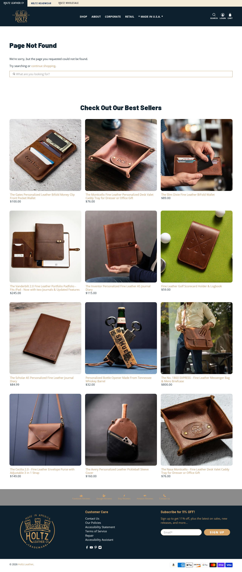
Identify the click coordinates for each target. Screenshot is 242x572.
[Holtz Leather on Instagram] (100, 548)
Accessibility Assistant (99, 540)
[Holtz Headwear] (41, 3)
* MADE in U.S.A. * (150, 16)
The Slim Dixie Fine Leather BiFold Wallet (188, 194)
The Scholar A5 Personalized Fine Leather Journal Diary (42, 379)
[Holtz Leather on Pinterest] (95, 548)
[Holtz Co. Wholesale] (68, 3)
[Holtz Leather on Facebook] (87, 548)
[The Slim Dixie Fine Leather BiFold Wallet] (197, 155)
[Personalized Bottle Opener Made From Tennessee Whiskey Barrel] (121, 338)
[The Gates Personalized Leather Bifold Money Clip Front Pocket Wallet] (45, 155)
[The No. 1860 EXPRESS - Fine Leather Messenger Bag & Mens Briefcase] (197, 338)
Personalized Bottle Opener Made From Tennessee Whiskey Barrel (118, 379)
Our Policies (93, 523)
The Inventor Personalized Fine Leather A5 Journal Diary (118, 287)
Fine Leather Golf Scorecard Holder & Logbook (191, 286)
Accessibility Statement (100, 527)
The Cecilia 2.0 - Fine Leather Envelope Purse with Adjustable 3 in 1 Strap (42, 471)
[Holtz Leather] (13, 3)
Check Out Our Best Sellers (121, 107)
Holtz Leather (25, 564)
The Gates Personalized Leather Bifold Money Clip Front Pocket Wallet (42, 196)
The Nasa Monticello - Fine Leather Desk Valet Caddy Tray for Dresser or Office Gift (195, 471)
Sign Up (217, 532)
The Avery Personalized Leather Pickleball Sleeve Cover (117, 471)
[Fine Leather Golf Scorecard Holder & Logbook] (197, 246)
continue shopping (43, 66)
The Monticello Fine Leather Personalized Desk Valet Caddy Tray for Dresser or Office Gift (119, 196)
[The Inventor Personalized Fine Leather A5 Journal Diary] (121, 246)
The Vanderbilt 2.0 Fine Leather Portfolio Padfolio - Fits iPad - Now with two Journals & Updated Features (45, 287)
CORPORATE (113, 16)
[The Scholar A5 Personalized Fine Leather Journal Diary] (45, 338)
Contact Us (92, 518)
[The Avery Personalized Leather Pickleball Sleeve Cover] (121, 430)
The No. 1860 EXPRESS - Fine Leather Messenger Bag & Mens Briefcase (195, 379)
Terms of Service (96, 531)
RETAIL (129, 16)
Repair (89, 535)
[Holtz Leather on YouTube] (91, 548)
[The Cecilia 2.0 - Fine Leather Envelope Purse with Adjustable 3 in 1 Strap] (45, 430)
